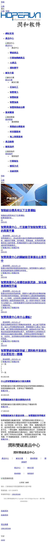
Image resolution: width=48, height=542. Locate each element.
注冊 (2, 11)
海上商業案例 (16, 137)
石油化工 (14, 87)
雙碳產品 (14, 53)
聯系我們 (9, 147)
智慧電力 (14, 92)
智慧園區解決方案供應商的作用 (16, 399)
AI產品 (13, 63)
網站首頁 (9, 33)
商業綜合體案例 (17, 126)
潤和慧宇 (14, 68)
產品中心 (9, 38)
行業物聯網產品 (17, 58)
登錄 (7, 11)
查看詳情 (4, 391)
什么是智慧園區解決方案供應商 (16, 381)
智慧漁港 (14, 102)
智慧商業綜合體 (17, 107)
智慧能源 (14, 97)
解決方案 (9, 73)
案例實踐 (9, 112)
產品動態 (9, 141)
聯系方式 (14, 166)
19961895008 (16, 494)
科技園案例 (15, 131)
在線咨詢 (14, 171)
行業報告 (14, 161)
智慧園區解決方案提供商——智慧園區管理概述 (23, 415)
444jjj (3, 540)
